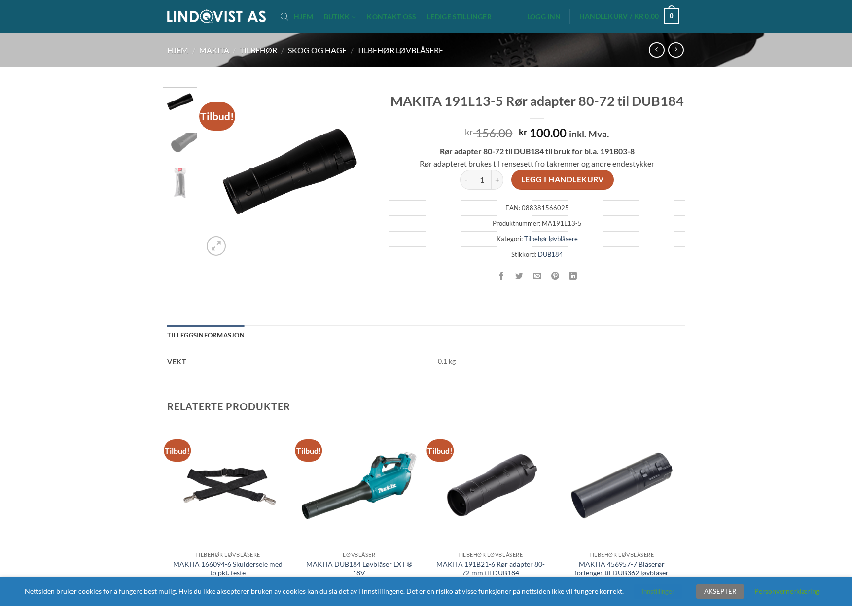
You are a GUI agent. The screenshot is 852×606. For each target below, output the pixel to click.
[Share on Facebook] (502, 276)
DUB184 (550, 254)
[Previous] (219, 173)
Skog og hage (317, 50)
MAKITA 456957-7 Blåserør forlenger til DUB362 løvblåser (621, 568)
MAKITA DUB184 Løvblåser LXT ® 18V (359, 568)
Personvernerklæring (786, 591)
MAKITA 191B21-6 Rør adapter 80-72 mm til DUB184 (490, 568)
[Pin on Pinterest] (555, 276)
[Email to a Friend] (537, 276)
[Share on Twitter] (519, 276)
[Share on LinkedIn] (573, 276)
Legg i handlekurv (562, 179)
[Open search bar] (284, 16)
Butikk (337, 16)
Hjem (303, 17)
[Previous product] (675, 50)
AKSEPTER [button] (720, 591)
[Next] (358, 173)
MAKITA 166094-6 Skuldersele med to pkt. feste (228, 568)
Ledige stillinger (459, 17)
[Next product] (656, 50)
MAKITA (214, 50)
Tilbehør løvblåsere (400, 50)
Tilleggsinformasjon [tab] (206, 335)
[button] (544, 17)
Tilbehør (258, 50)
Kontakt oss (391, 17)
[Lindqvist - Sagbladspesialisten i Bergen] (216, 16)
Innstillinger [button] (657, 591)
